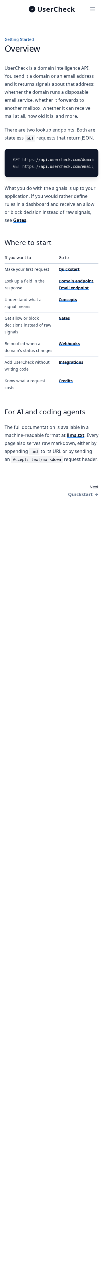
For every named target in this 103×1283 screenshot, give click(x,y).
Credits (66, 380)
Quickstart (69, 269)
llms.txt (75, 435)
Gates (19, 220)
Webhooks (69, 343)
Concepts (68, 299)
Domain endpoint (76, 281)
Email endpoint (74, 288)
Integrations (71, 362)
